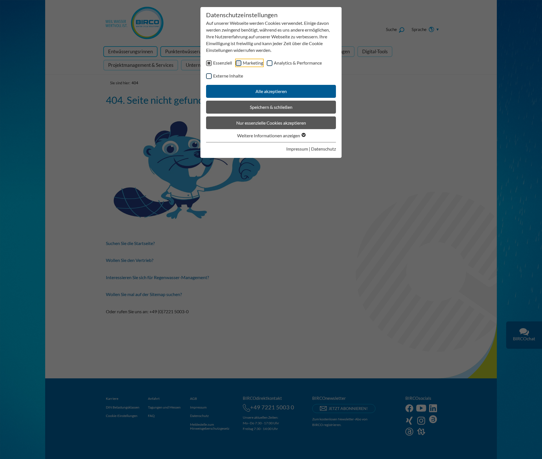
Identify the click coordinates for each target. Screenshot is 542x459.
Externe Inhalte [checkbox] (228, 75)
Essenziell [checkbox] (222, 62)
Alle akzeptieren (271, 91)
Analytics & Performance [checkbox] (298, 62)
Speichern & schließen (271, 107)
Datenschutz (323, 148)
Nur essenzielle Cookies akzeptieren (271, 122)
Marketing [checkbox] (253, 62)
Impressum (297, 148)
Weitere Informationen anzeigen (269, 135)
